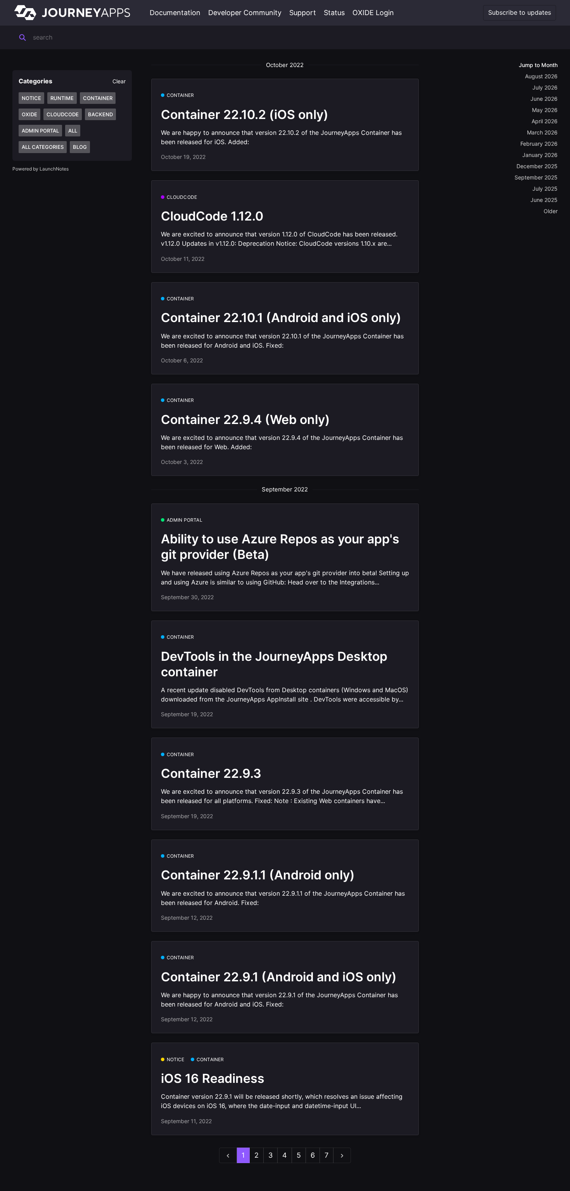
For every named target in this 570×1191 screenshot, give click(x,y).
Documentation (175, 13)
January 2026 (540, 155)
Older (551, 211)
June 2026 (544, 98)
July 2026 (545, 87)
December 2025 (537, 166)
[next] (342, 1155)
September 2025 (536, 177)
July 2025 (545, 188)
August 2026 (541, 76)
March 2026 (542, 132)
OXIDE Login (373, 13)
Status (334, 13)
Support (302, 13)
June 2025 (544, 199)
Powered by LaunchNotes (40, 169)
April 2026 (545, 121)
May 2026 (545, 110)
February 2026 (539, 143)
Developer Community (245, 13)
